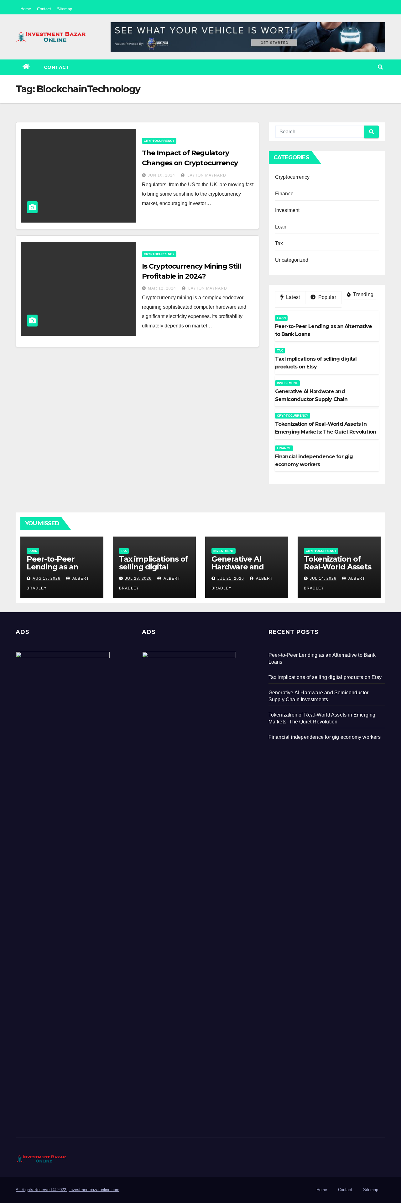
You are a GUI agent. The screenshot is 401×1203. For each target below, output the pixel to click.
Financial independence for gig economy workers (324, 737)
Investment (287, 210)
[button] (380, 67)
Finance (284, 193)
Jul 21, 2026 (230, 578)
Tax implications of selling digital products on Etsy (153, 566)
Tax (279, 243)
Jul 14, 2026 (323, 578)
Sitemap (64, 9)
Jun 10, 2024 (161, 175)
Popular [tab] (326, 297)
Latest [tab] (292, 297)
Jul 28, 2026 (138, 578)
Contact (44, 9)
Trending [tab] (362, 294)
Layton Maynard (206, 175)
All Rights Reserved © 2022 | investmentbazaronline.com (67, 1189)
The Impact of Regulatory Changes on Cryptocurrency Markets (190, 163)
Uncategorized (292, 260)
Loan (281, 226)
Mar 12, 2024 (162, 288)
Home (25, 9)
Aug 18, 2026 (46, 578)
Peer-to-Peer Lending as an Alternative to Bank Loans (52, 570)
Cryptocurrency (159, 140)
